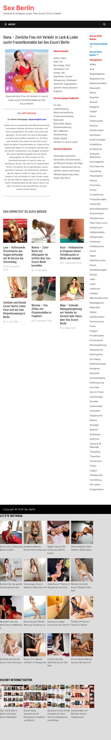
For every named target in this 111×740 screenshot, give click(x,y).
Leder (93, 284)
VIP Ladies (95, 484)
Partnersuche (97, 321)
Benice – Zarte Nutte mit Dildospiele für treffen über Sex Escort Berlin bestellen (41, 256)
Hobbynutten (96, 237)
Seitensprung (97, 382)
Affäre (93, 64)
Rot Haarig (95, 359)
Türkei (93, 465)
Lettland (94, 293)
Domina (94, 125)
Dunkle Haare (97, 130)
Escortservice (97, 166)
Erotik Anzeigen (98, 139)
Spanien (94, 429)
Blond (93, 92)
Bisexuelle (95, 88)
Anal (92, 69)
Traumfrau (95, 456)
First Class (95, 185)
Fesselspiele (96, 175)
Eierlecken (95, 135)
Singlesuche (96, 415)
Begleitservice (97, 78)
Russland (94, 373)
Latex (92, 279)
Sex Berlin (18, 8)
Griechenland (96, 213)
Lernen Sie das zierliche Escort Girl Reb (57, 662)
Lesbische (95, 288)
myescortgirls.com (37, 119)
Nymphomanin (97, 316)
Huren (93, 251)
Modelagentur (97, 302)
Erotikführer (96, 144)
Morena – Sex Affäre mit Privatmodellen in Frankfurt (41, 311)
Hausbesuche (97, 218)
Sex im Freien (97, 392)
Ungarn (93, 470)
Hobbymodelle (97, 232)
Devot (93, 116)
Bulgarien (95, 106)
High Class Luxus (98, 222)
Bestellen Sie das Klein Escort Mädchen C (11, 625)
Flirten (93, 190)
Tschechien (96, 461)
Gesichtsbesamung (99, 208)
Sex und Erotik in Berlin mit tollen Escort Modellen (8, 713)
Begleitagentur (97, 73)
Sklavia (93, 420)
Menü (11, 24)
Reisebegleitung (98, 345)
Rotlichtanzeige (98, 363)
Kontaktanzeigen (98, 269)
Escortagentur (97, 161)
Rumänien (95, 368)
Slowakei (94, 425)
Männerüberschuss (100, 298)
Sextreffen (95, 410)
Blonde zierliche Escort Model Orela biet (81, 587)
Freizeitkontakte (98, 199)
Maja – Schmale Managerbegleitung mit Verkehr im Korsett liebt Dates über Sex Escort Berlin (71, 314)
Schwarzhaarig (97, 378)
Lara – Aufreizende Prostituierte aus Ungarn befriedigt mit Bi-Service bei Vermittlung (14, 255)
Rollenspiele (96, 354)
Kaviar (93, 265)
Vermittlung (96, 480)
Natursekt (95, 307)
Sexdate (94, 401)
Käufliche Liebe (98, 260)
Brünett (93, 102)
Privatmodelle (97, 335)
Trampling (95, 451)
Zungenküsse (97, 489)
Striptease (95, 434)
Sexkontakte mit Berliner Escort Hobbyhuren (79, 713)
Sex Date (94, 387)
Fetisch (93, 180)
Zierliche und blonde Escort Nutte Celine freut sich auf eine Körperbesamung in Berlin (14, 310)
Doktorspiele (96, 120)
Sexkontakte (96, 406)
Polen (93, 326)
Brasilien (94, 97)
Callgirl (93, 111)
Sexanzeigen (96, 396)
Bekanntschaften (98, 83)
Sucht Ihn (94, 439)
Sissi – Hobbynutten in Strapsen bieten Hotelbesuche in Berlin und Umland (71, 253)
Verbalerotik (96, 475)
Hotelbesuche (97, 246)
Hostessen (95, 241)
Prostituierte (96, 340)
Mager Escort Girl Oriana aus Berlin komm (56, 549)
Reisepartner (96, 349)
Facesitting (95, 171)
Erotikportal (96, 149)
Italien (93, 255)
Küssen (93, 274)
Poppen (94, 331)
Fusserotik (95, 204)
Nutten (93, 312)
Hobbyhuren (96, 227)
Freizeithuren (97, 194)
